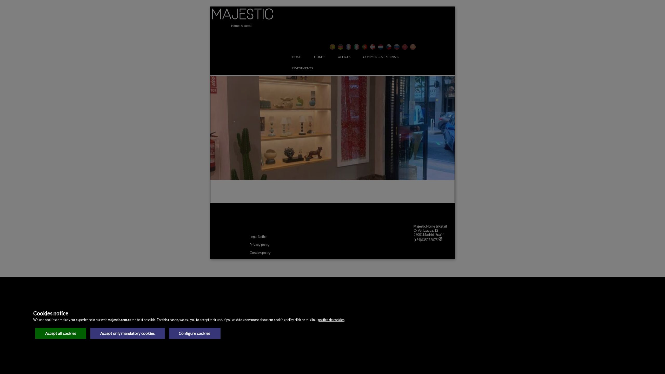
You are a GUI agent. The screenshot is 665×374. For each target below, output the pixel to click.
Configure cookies (194, 333)
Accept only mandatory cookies (127, 333)
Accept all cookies (60, 333)
